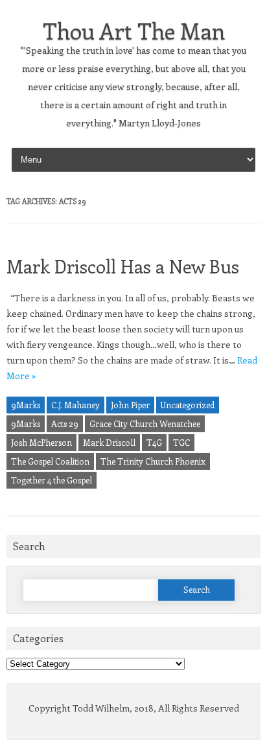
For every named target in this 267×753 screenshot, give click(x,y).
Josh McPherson (41, 442)
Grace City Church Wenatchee (144, 423)
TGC (181, 442)
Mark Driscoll (109, 442)
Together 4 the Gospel (51, 479)
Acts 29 (64, 423)
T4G (154, 442)
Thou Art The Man (134, 30)
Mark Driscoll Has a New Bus (122, 266)
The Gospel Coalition (50, 461)
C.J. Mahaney (75, 404)
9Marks (25, 404)
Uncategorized (188, 404)
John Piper (130, 404)
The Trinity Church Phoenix (152, 461)
